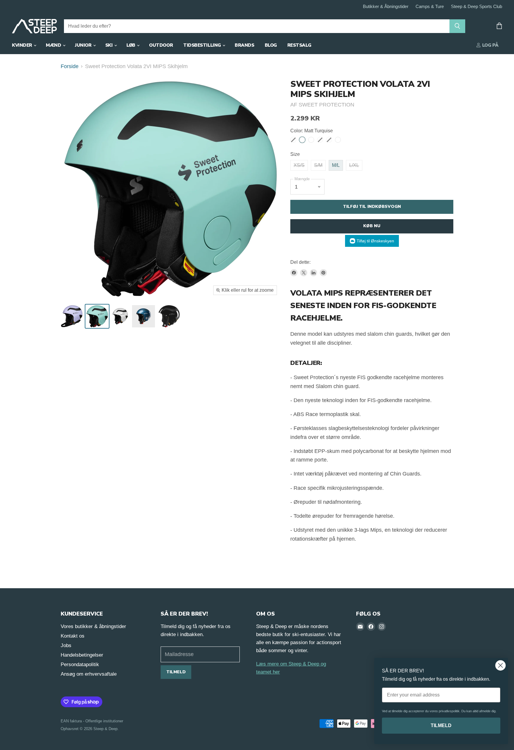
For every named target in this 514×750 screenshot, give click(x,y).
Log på (490, 45)
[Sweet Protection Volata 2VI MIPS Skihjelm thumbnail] (72, 316)
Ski (109, 45)
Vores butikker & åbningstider (93, 626)
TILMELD (441, 725)
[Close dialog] (500, 665)
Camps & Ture (430, 6)
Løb (131, 45)
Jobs (66, 645)
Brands (244, 45)
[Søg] (457, 26)
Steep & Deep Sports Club (476, 6)
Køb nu (371, 226)
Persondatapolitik (80, 664)
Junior (84, 45)
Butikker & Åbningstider (385, 6)
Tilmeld (176, 672)
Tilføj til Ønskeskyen (375, 241)
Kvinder (22, 45)
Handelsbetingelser (82, 655)
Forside (70, 66)
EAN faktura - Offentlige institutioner (92, 721)
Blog (271, 45)
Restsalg (299, 45)
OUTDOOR (161, 45)
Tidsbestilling (202, 45)
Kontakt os (72, 636)
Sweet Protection (326, 105)
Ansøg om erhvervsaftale (89, 674)
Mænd (54, 45)
